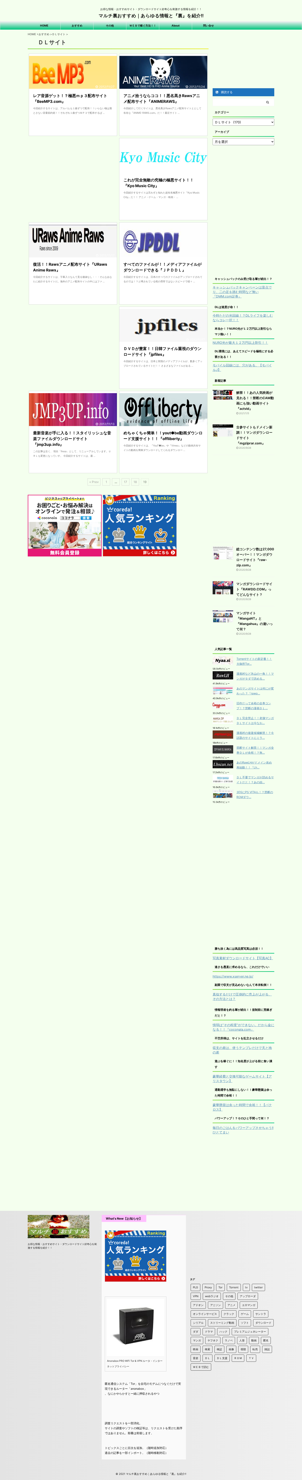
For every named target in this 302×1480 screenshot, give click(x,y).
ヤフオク (212, 1340)
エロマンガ (248, 1305)
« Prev (94, 482)
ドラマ (209, 1331)
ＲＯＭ (238, 1358)
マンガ (197, 1340)
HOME (44, 25)
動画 (254, 1340)
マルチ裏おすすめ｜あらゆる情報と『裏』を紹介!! (151, 15)
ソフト (245, 1322)
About (176, 25)
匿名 (266, 1340)
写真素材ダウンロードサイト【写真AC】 (243, 958)
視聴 (243, 1349)
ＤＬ (207, 1358)
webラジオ (212, 1296)
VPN (195, 1296)
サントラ (260, 1313)
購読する (226, 92)
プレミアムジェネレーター (250, 1331)
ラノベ (229, 1340)
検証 (219, 1349)
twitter (258, 1287)
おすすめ (77, 25)
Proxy (208, 1287)
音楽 (195, 1358)
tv (246, 1287)
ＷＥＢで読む (201, 1367)
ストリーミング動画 (222, 1322)
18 (135, 482)
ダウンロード (263, 1322)
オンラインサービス (205, 1313)
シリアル (198, 1322)
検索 (207, 1349)
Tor (220, 1287)
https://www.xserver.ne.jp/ (233, 976)
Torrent (234, 1287)
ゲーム (245, 1313)
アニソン (215, 1305)
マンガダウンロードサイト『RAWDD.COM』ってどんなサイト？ (254, 589)
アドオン (198, 1305)
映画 (195, 1349)
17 (125, 482)
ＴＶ (251, 1358)
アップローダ (248, 1296)
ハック (223, 1331)
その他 (110, 25)
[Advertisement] (73, 179)
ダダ (195, 1331)
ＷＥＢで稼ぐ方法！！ (142, 25)
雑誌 (267, 1349)
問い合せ (208, 25)
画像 (231, 1349)
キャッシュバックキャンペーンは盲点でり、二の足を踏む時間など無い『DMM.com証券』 (242, 291)
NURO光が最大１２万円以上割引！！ (240, 343)
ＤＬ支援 (222, 1358)
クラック (229, 1313)
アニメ (231, 1305)
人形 (242, 1340)
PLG (195, 1287)
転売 (255, 1349)
